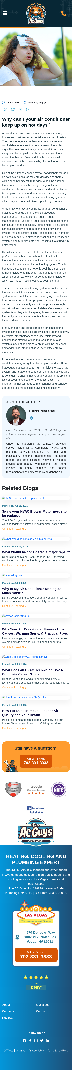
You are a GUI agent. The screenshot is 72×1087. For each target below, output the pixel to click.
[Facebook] (6, 110)
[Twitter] (13, 110)
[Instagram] (28, 110)
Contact (41, 1011)
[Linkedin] (20, 110)
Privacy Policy (36, 1050)
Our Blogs (42, 1004)
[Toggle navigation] (5, 13)
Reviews (7, 1017)
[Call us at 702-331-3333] (63, 13)
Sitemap (20, 1050)
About (6, 1004)
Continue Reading (13, 528)
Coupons (8, 1011)
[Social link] (24, 1040)
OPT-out (8, 1050)
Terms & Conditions (58, 1050)
